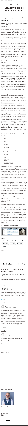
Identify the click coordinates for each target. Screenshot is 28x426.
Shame (17, 259)
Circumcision (6, 257)
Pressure (8, 259)
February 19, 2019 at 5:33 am (10, 307)
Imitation (13, 257)
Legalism (18, 257)
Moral (21, 257)
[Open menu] (26, 1)
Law (15, 257)
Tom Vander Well (7, 1)
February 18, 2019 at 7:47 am (10, 335)
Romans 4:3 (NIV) (5, 20)
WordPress (8, 420)
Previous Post (7, 264)
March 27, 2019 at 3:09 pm (7, 276)
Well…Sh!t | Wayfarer (5, 288)
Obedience (24, 257)
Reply (4, 285)
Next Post (21, 264)
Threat (23, 259)
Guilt (10, 257)
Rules (15, 259)
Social (20, 259)
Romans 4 (12, 259)
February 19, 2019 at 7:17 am (7, 289)
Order (5, 259)
